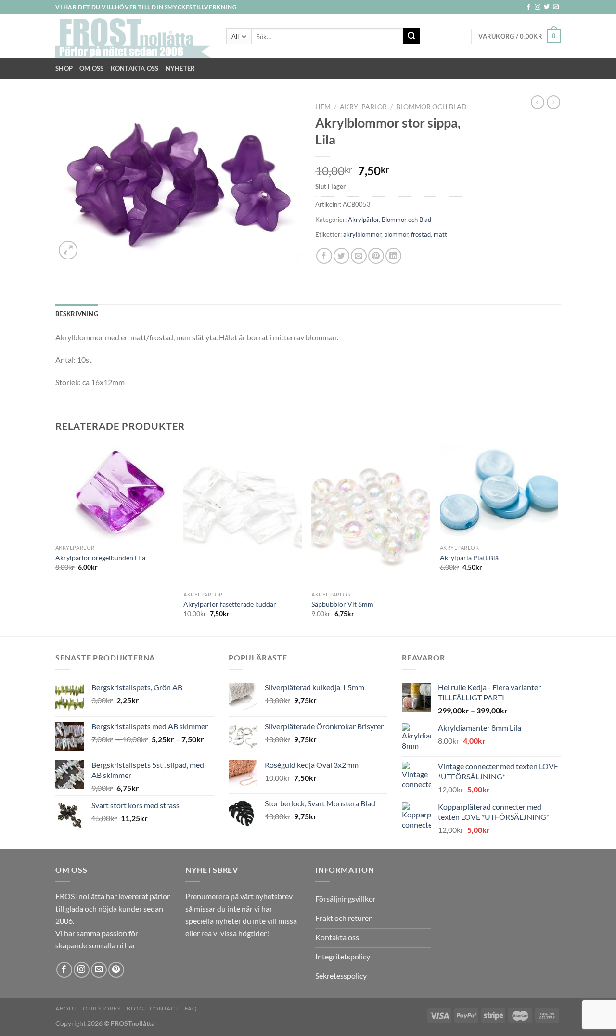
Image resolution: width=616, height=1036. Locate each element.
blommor (396, 234)
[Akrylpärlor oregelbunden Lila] (114, 492)
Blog (135, 1008)
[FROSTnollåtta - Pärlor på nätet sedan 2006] (133, 36)
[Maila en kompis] (359, 256)
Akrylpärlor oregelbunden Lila (100, 558)
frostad (421, 234)
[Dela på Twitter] (341, 256)
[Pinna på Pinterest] (376, 256)
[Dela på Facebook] (324, 256)
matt (440, 234)
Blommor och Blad (431, 107)
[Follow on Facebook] (528, 7)
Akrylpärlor (363, 107)
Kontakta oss (135, 68)
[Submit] (411, 36)
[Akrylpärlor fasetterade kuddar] (242, 515)
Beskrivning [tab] (76, 314)
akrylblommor (362, 234)
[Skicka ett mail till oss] (556, 7)
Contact (164, 1008)
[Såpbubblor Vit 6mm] (370, 515)
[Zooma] (68, 250)
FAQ (191, 1008)
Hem (323, 107)
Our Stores (101, 1008)
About (66, 1008)
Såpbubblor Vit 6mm (342, 604)
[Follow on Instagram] (537, 7)
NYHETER (180, 68)
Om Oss (91, 68)
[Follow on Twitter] (547, 7)
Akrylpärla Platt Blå (469, 558)
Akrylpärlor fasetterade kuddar (229, 604)
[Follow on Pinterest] (116, 970)
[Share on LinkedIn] (393, 256)
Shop (64, 68)
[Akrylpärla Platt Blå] (499, 492)
